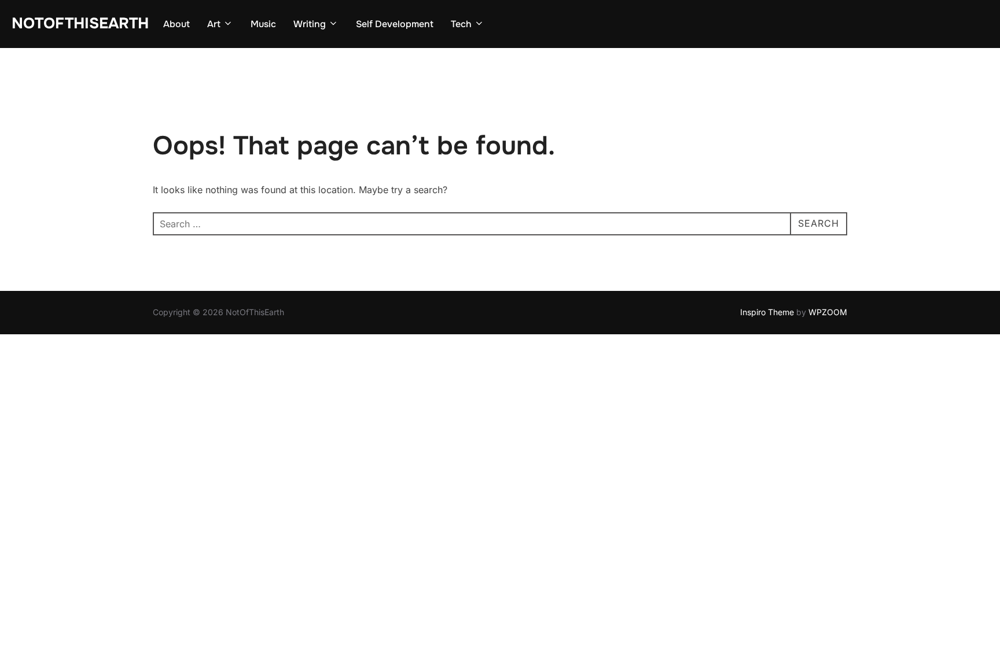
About (176, 24)
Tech (461, 24)
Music (263, 24)
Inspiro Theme (767, 312)
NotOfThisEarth (80, 23)
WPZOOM (827, 312)
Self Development (394, 24)
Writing (309, 24)
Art (213, 24)
